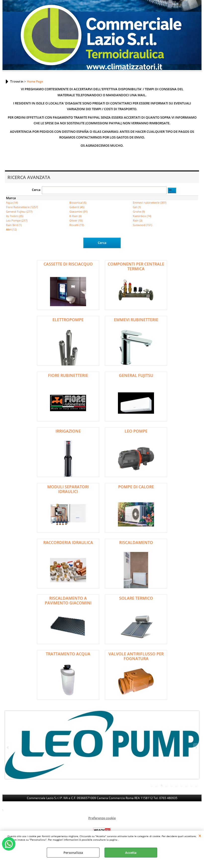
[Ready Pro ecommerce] (102, 830)
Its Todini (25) (14, 216)
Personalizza (73, 852)
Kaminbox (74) (142, 216)
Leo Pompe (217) (16, 220)
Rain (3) (137, 220)
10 (196, 785)
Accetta (131, 852)
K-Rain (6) (75, 216)
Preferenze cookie (102, 818)
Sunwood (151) (142, 225)
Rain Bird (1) (14, 225)
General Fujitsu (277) (19, 211)
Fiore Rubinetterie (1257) (22, 207)
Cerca (36, 189)
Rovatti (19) (76, 225)
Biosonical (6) (77, 202)
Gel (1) (137, 207)
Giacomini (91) (78, 211)
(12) (11, 229)
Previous (8, 747)
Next (196, 747)
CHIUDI (200, 835)
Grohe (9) (139, 211)
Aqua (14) (12, 202)
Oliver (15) (76, 220)
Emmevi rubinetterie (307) (149, 202)
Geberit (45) (76, 207)
